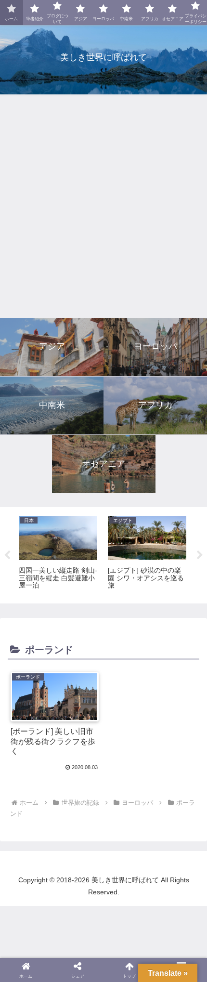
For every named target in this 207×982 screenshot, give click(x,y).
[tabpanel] (58, 553)
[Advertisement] (103, 206)
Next (200, 555)
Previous (7, 555)
